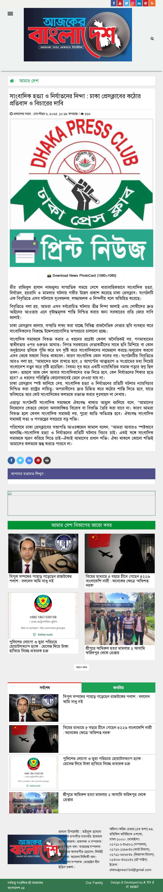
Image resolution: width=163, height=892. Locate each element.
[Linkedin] (139, 3)
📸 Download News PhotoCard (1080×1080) (81, 275)
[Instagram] (133, 3)
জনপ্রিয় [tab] (118, 687)
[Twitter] (127, 3)
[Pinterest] (146, 3)
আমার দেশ (28, 81)
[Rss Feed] (152, 3)
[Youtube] (120, 3)
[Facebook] (114, 3)
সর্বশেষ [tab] (45, 687)
